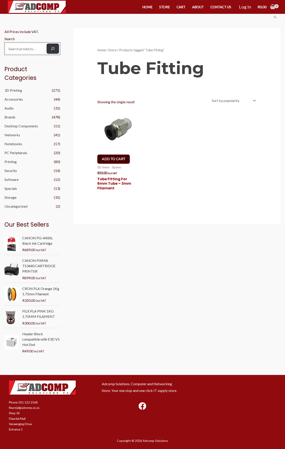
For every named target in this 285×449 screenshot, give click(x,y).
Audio (9, 108)
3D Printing (13, 90)
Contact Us (220, 7)
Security (10, 170)
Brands (9, 117)
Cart (181, 7)
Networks (12, 135)
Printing (10, 161)
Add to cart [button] (113, 159)
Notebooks (13, 144)
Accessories (13, 99)
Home (147, 7)
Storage (10, 197)
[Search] (53, 48)
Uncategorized (15, 206)
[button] (275, 17)
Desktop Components (21, 126)
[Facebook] (142, 406)
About (198, 7)
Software (11, 179)
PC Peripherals (15, 153)
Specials (10, 188)
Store (164, 7)
